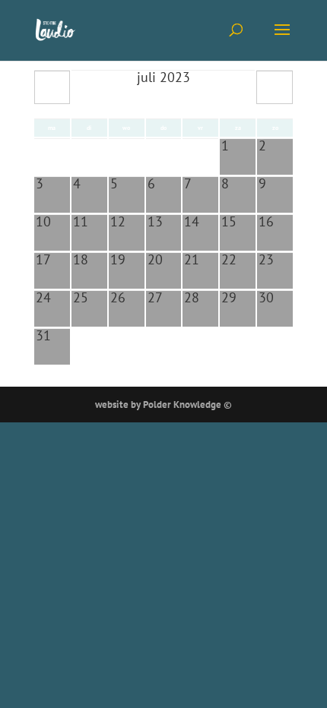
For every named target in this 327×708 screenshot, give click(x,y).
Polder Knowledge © (187, 404)
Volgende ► (274, 87)
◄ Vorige (52, 87)
